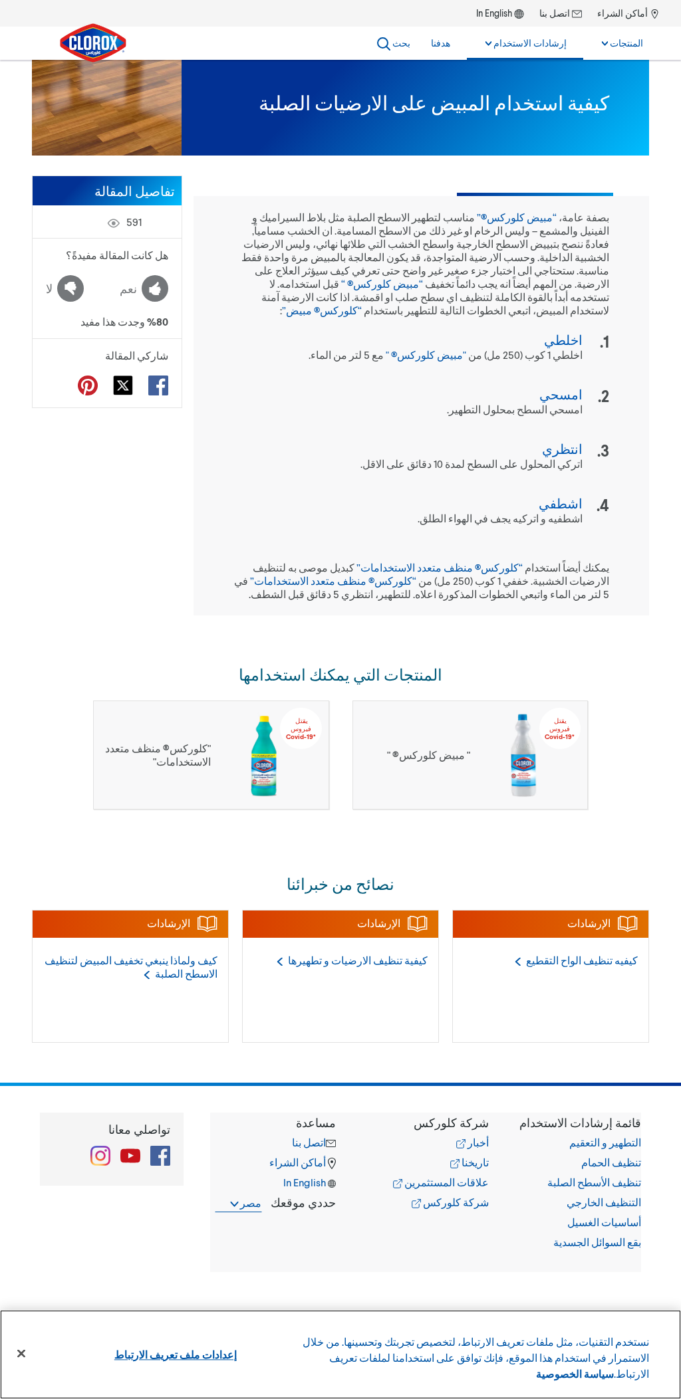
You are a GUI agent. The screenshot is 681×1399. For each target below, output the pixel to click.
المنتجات (625, 43)
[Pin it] (88, 385)
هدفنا (440, 43)
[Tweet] (123, 385)
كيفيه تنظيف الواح (582, 960)
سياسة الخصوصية (575, 1373)
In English (494, 13)
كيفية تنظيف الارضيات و (358, 960)
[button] (578, 1122)
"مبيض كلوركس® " (426, 354)
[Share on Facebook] (158, 385)
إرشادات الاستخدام (529, 43)
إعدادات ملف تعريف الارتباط (175, 1354)
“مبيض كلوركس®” (517, 217)
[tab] (578, 1182)
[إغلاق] (21, 1353)
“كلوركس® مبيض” (322, 310)
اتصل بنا (555, 13)
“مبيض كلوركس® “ (382, 283)
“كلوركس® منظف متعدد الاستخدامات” (439, 567)
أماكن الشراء (623, 13)
